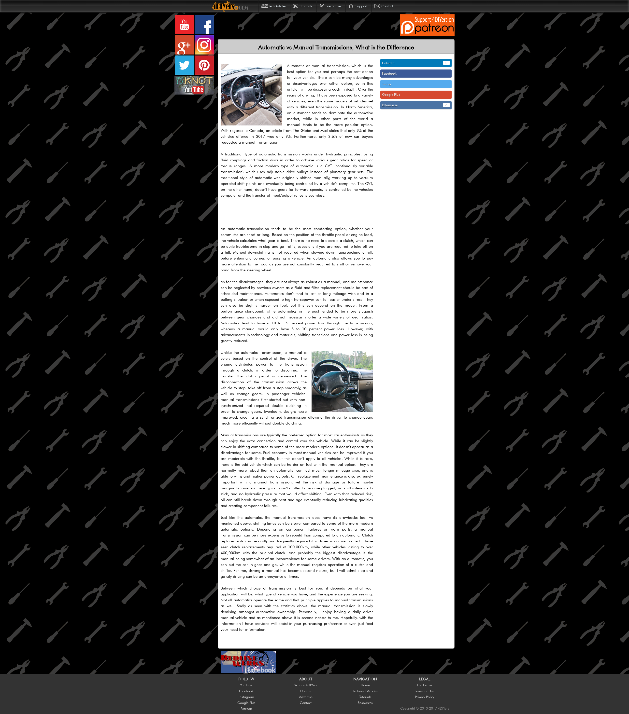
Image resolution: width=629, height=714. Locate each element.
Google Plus (246, 703)
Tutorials (306, 6)
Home (365, 685)
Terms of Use (424, 691)
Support (361, 6)
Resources (334, 6)
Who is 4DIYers (305, 685)
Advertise (306, 697)
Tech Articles (277, 6)
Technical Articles (365, 691)
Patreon (246, 709)
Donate (305, 691)
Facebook (246, 691)
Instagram (246, 697)
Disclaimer (424, 685)
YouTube (246, 685)
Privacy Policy (424, 697)
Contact (387, 6)
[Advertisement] (308, 25)
